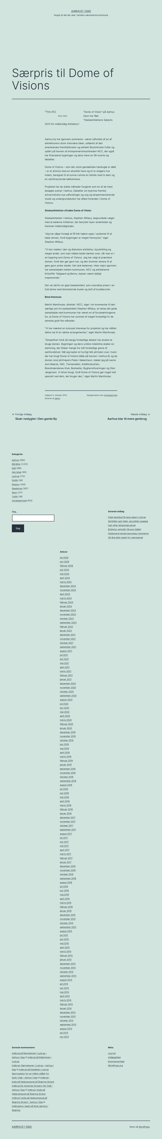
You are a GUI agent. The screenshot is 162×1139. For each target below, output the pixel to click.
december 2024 (68, 586)
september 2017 (68, 829)
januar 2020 (66, 728)
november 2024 (68, 590)
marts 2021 (65, 671)
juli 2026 (64, 557)
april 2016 (65, 899)
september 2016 (68, 878)
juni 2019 (64, 744)
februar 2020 (66, 724)
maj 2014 (64, 992)
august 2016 (66, 882)
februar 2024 (66, 602)
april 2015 (65, 947)
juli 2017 (64, 838)
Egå (14, 468)
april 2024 (65, 594)
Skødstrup (17, 488)
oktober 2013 (66, 1020)
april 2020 (65, 716)
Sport (15, 492)
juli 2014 (64, 984)
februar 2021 (66, 675)
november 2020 (68, 687)
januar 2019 (66, 764)
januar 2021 (66, 679)
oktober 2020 (67, 691)
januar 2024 (66, 606)
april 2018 (65, 801)
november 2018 (68, 773)
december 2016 (67, 866)
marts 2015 (65, 951)
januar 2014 (66, 1008)
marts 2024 (66, 598)
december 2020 (68, 683)
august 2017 (66, 834)
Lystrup (15, 476)
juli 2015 (64, 935)
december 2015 (67, 915)
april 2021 (65, 667)
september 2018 (68, 781)
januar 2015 (66, 959)
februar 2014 (66, 1004)
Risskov (16, 484)
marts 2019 (65, 756)
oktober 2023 (67, 618)
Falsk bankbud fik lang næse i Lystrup (127, 517)
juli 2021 (64, 655)
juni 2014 (64, 988)
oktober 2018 (66, 777)
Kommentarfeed (116, 1061)
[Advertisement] (81, 45)
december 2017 (67, 817)
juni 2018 (64, 793)
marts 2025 (66, 582)
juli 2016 (64, 886)
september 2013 (68, 1024)
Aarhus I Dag (81, 11)
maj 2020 (64, 712)
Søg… (15, 511)
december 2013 (67, 1012)
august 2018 (66, 785)
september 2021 (68, 647)
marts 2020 (66, 720)
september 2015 (68, 927)
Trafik (15, 496)
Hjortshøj (16, 472)
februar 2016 (66, 907)
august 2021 (66, 651)
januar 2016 (66, 911)
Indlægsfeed (114, 1057)
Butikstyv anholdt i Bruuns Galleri (124, 529)
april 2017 (64, 850)
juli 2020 (64, 704)
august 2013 (66, 1028)
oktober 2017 (66, 825)
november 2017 (67, 821)
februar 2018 (66, 809)
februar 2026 (66, 565)
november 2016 (68, 870)
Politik (15, 480)
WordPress (144, 1127)
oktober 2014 (66, 972)
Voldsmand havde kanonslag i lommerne (128, 533)
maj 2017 (64, 846)
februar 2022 (66, 626)
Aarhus (15, 460)
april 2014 (65, 996)
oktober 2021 (66, 643)
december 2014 (68, 963)
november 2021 (68, 639)
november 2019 (68, 736)
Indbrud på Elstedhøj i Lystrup (34, 1069)
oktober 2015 (66, 923)
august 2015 (66, 931)
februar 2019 (66, 760)
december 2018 (67, 769)
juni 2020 (64, 708)
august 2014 (66, 980)
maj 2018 (64, 797)
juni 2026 (64, 561)
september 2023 (68, 622)
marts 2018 (65, 805)
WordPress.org (115, 1065)
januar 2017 (65, 862)
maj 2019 (64, 748)
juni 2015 (64, 939)
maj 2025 (64, 574)
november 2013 (68, 1016)
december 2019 (67, 732)
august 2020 (66, 699)
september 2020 (68, 695)
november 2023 (68, 614)
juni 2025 (64, 569)
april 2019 (65, 752)
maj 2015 (64, 943)
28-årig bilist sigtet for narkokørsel (125, 537)
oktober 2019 (66, 740)
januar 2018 (66, 813)
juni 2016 (64, 890)
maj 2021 (64, 663)
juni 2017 (64, 842)
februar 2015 (66, 955)
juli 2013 (64, 1033)
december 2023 (68, 610)
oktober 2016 (66, 874)
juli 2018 (64, 789)
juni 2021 (64, 659)
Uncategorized (110, 395)
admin (57, 398)
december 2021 (67, 634)
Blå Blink (16, 464)
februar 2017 (66, 858)
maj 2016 (64, 894)
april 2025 (65, 578)
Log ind (112, 1053)
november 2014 (68, 968)
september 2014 (68, 976)
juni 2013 (64, 1037)
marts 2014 (65, 1000)
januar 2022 (66, 630)
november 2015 (68, 919)
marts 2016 (65, 903)
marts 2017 (65, 854)
